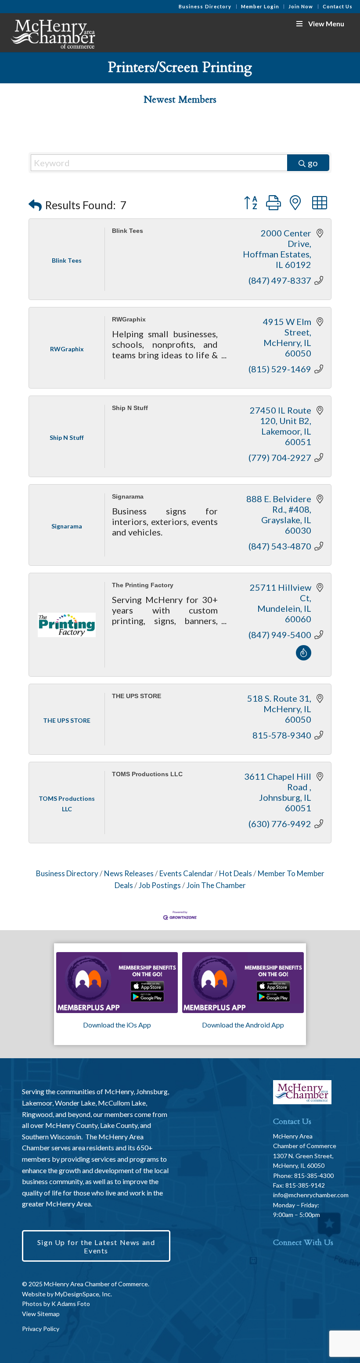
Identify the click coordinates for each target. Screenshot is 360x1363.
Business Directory (205, 6)
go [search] (313, 162)
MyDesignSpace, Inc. (83, 1294)
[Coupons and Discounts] (303, 657)
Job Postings (160, 885)
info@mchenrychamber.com (311, 1195)
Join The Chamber (216, 885)
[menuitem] (205, 6)
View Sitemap (41, 1313)
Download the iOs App (117, 1024)
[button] (35, 205)
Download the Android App (243, 1024)
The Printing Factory (142, 585)
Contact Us (338, 6)
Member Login (260, 6)
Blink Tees (127, 231)
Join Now (300, 6)
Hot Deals (235, 873)
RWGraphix (129, 319)
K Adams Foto (70, 1303)
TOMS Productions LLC (147, 774)
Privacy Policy (40, 1328)
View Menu (326, 23)
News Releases (129, 873)
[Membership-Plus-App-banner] (117, 982)
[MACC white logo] (52, 32)
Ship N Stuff (130, 408)
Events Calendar (186, 873)
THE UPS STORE (136, 696)
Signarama (128, 496)
